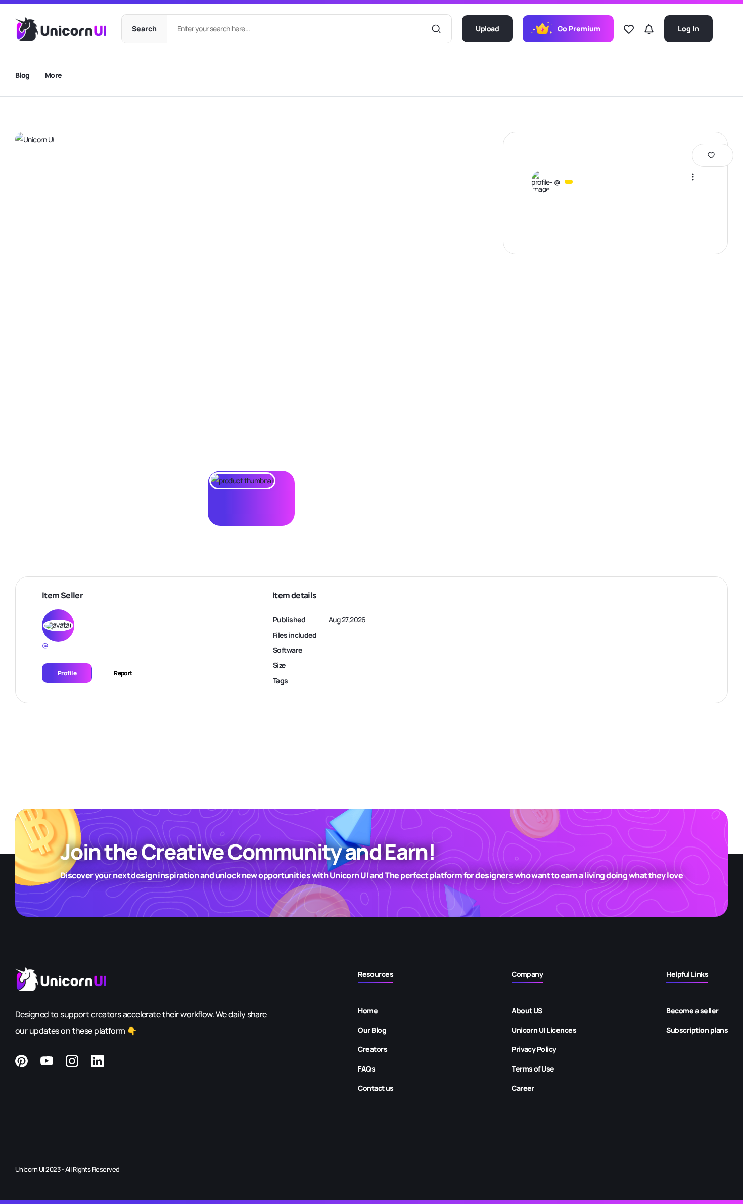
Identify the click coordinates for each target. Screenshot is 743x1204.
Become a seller (692, 1010)
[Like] (629, 29)
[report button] (693, 176)
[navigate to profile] (541, 181)
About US (527, 1010)
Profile (67, 672)
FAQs (366, 1069)
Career (523, 1088)
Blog (22, 75)
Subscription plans (697, 1030)
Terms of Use (533, 1069)
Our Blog (372, 1030)
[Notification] (649, 29)
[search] (436, 29)
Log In (688, 28)
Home (368, 1010)
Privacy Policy (534, 1049)
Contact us (376, 1088)
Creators (372, 1049)
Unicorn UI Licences (544, 1030)
